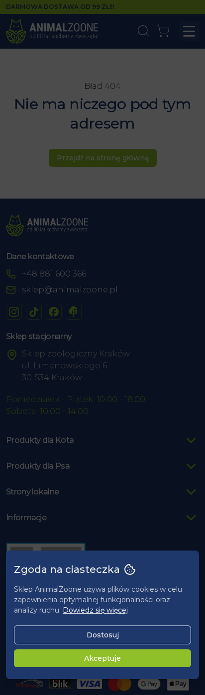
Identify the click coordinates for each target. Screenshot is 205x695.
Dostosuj (103, 634)
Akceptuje (102, 658)
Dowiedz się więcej (95, 610)
